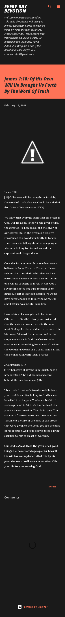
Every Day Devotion (15, 8)
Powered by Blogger (34, 606)
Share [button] (52, 486)
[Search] (50, 6)
